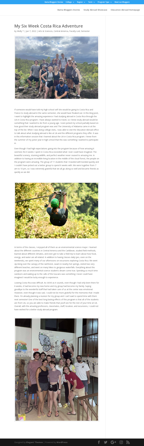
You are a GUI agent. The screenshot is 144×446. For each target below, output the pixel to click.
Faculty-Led (74, 31)
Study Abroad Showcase (95, 10)
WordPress (62, 442)
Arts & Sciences (45, 31)
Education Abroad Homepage (125, 10)
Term (90, 2)
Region (80, 2)
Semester (85, 31)
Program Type (103, 2)
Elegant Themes (34, 442)
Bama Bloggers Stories (54, 2)
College (69, 2)
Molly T (20, 31)
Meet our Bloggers (122, 2)
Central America (61, 31)
